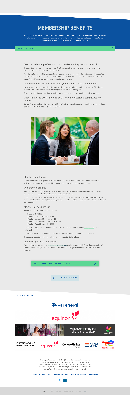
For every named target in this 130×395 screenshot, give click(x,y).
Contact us (36, 374)
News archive (58, 374)
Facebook (60, 380)
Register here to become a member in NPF (52, 263)
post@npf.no (89, 227)
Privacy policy (47, 374)
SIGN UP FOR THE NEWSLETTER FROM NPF (84, 374)
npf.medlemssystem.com (57, 245)
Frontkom (84, 391)
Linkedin (65, 380)
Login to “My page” (25, 48)
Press (67, 374)
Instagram (70, 380)
